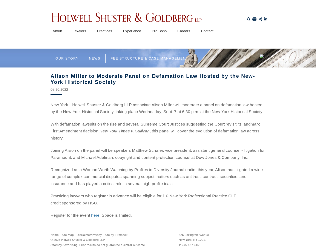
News (94, 58)
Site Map (68, 234)
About (57, 31)
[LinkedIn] (266, 18)
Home (55, 234)
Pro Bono (159, 31)
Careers (183, 31)
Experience (132, 31)
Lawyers (79, 31)
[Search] (248, 18)
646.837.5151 (191, 245)
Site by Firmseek (116, 234)
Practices (104, 31)
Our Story (67, 58)
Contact (207, 31)
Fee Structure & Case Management (149, 58)
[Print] (254, 18)
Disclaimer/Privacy (89, 234)
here (95, 215)
